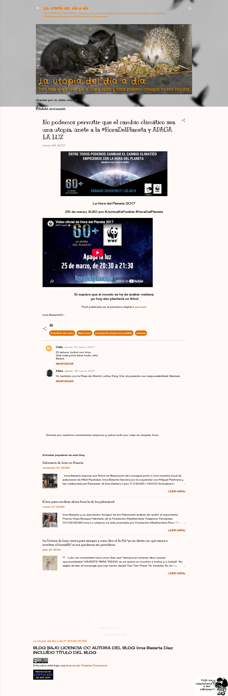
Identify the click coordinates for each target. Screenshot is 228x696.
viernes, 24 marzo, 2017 (79, 347)
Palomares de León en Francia (63, 463)
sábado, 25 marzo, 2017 (79, 371)
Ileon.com (84, 333)
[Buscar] (190, 9)
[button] (183, 120)
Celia (59, 347)
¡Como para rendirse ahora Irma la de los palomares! (78, 502)
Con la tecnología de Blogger (116, 621)
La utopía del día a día (66, 8)
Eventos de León (62, 333)
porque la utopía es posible (113, 333)
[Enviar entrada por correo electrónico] (51, 326)
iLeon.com (139, 306)
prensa (141, 333)
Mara (59, 370)
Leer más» (176, 491)
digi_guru (124, 628)
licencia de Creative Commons (87, 665)
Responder (64, 363)
